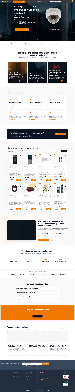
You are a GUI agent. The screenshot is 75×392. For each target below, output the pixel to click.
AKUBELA (22, 274)
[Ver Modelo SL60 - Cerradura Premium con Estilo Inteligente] (60, 160)
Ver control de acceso (52, 119)
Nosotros (30, 1)
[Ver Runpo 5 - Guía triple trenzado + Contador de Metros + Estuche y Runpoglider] (15, 188)
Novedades (2, 373)
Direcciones (27, 376)
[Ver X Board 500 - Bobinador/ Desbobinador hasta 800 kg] (30, 188)
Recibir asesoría (38, 316)
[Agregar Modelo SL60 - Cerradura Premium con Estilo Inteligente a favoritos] (65, 155)
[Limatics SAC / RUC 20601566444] (5, 1)
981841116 (46, 380)
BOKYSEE (62, 274)
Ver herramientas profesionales (55, 80)
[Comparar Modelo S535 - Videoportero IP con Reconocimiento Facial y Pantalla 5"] (20, 157)
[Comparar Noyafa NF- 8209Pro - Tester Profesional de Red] (65, 186)
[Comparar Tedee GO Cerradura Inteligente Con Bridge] (50, 157)
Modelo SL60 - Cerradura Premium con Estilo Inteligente (60, 168)
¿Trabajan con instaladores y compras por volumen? (26, 300)
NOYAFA (52, 274)
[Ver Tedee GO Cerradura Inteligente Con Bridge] (45, 160)
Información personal (29, 372)
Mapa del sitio (15, 379)
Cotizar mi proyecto (32, 80)
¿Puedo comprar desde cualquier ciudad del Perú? (25, 292)
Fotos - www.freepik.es (44, 390)
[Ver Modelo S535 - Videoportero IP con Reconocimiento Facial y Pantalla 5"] (15, 160)
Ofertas (2, 372)
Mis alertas (27, 380)
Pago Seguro (15, 375)
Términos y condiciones (66, 372)
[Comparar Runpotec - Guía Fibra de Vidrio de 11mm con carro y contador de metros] (50, 186)
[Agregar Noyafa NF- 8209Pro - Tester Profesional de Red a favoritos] (65, 184)
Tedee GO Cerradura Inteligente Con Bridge (43, 168)
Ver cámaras (11, 119)
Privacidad (64, 373)
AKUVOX (12, 274)
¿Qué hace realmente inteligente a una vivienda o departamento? (57, 346)
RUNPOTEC (32, 274)
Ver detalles (11, 179)
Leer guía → (10, 353)
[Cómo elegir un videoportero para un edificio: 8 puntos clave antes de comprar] (37, 336)
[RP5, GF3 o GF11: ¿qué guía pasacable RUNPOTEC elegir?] (17, 336)
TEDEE (42, 274)
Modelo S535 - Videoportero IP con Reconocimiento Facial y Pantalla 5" (14, 169)
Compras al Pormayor (37, 1)
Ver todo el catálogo (61, 94)
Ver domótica (31, 107)
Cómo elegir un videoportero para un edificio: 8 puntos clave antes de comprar (37, 347)
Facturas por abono (29, 375)
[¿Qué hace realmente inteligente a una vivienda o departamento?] (58, 336)
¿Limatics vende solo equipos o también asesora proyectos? (27, 288)
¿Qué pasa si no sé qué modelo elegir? (23, 296)
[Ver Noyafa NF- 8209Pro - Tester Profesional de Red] (60, 188)
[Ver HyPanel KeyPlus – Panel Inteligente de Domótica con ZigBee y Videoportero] (30, 160)
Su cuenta (28, 371)
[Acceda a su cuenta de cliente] (69, 1)
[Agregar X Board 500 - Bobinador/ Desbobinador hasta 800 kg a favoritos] (35, 184)
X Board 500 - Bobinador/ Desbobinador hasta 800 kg (29, 197)
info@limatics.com (52, 381)
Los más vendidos (3, 375)
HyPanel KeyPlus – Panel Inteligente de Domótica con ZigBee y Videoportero (29, 169)
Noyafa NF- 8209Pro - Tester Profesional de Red (59, 197)
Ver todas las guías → (63, 328)
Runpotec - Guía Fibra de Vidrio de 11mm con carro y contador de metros (45, 197)
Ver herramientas (32, 119)
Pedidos (27, 373)
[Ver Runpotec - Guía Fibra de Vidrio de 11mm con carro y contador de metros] (45, 188)
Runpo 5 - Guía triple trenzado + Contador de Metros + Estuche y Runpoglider (15, 197)
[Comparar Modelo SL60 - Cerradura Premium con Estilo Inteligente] (65, 157)
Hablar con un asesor (61, 133)
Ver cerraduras (51, 107)
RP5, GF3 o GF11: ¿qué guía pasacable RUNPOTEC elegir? (15, 346)
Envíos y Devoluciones (16, 372)
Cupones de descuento (29, 377)
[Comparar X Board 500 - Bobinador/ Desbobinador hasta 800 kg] (35, 186)
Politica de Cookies (16, 376)
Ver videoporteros (12, 107)
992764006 (51, 380)
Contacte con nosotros (16, 377)
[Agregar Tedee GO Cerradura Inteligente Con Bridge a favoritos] (50, 155)
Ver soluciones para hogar (14, 80)
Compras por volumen (55, 240)
